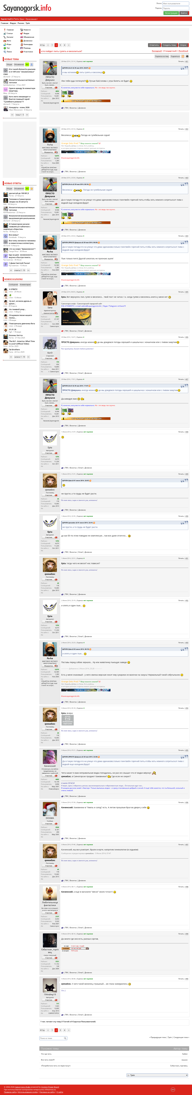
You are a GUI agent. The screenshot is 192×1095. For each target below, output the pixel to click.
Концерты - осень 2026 (19, 107)
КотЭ (50, 352)
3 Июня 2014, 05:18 (68, 708)
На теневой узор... (17, 309)
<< (12, 115)
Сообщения (13, 284)
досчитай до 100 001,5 (19, 193)
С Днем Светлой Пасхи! (19, 263)
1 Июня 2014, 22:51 (68, 558)
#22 (187, 129)
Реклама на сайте (47, 1092)
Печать (181, 61)
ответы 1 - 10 (19, 270)
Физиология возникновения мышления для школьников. (22, 217)
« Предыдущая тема (157, 1037)
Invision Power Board (50, 1087)
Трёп (28, 23)
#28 (187, 432)
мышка (185, 1060)
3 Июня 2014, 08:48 (68, 979)
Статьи (10, 33)
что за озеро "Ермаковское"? (22, 249)
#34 (187, 708)
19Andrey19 (50, 994)
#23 (187, 178)
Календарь (28, 44)
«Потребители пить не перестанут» (56, 1066)
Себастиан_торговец (50, 951)
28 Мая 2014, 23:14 (68, 61)
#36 (187, 802)
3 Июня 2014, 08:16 (68, 934)
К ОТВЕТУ (13, 289)
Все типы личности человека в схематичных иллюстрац (22, 241)
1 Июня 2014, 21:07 (68, 432)
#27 (187, 379)
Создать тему (169, 45)
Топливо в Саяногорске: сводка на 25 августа (20, 200)
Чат (8, 48)
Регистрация (171, 13)
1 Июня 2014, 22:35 (68, 516)
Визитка (73, 108)
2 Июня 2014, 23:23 (68, 643)
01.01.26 (12, 329)
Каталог (10, 37)
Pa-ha (50, 144)
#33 (187, 643)
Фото (9, 40)
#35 (187, 750)
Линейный (183, 51)
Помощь (27, 48)
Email (80, 331)
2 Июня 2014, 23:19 (68, 600)
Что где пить (46, 1054)
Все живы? (14, 235)
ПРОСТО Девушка (49, 78)
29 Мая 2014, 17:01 (68, 379)
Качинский (50, 765)
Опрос (183, 45)
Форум (13, 23)
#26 (187, 337)
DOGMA (50, 818)
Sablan (185, 1054)
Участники (28, 51)
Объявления (29, 37)
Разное (21, 23)
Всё (27, 64)
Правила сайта (10, 1092)
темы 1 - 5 (20, 115)
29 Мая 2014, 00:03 (68, 292)
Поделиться (175, 56)
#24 (187, 236)
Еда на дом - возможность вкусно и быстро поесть (21, 256)
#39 (187, 934)
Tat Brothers (14, 349)
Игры (9, 44)
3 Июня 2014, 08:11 (68, 887)
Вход (22, 19)
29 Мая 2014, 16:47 (68, 337)
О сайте (60, 1092)
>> (27, 115)
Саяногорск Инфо (22, 1087)
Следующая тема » (181, 1037)
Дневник (82, 108)
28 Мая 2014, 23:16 (68, 129)
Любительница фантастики (50, 904)
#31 (187, 558)
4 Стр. (42, 45)
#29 (187, 474)
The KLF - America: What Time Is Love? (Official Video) (22, 342)
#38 (187, 887)
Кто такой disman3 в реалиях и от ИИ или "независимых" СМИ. (19, 71)
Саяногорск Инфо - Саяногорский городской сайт (33, 8)
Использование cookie (28, 1092)
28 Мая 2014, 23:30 (68, 178)
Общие (9, 64)
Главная (4, 23)
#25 (187, 292)
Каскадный (157, 51)
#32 (187, 600)
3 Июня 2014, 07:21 (68, 750)
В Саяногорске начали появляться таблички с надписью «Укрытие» (16, 226)
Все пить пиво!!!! (48, 1060)
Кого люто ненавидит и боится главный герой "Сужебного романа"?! (17, 99)
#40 (187, 979)
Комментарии (25, 284)
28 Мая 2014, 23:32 (68, 236)
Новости (27, 30)
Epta (50, 447)
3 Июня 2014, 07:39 (68, 802)
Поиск (9, 51)
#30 (187, 516)
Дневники (28, 40)
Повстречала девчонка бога (22, 323)
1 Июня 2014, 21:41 (68, 474)
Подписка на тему (162, 56)
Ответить (154, 45)
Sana (50, 307)
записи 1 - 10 (19, 357)
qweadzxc (50, 489)
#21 (187, 61)
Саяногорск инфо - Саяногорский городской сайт (81, 303)
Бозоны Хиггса (16, 335)
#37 (187, 844)
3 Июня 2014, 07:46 (68, 844)
